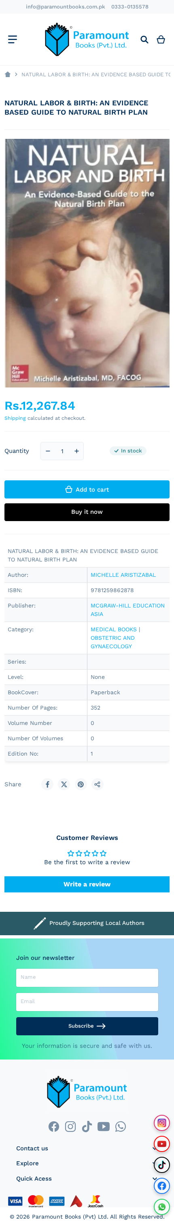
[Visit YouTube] (162, 1144)
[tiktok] (87, 1126)
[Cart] (161, 39)
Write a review (87, 884)
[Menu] (12, 39)
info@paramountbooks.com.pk (65, 7)
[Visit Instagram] (162, 1123)
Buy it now (87, 511)
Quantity (16, 450)
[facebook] (53, 1126)
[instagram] (70, 1126)
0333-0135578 (130, 7)
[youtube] (103, 1126)
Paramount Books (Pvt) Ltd (69, 1216)
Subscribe (81, 1026)
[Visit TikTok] (162, 1165)
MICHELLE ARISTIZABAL (123, 575)
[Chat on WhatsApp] (162, 1207)
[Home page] (7, 74)
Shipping (15, 418)
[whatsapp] (120, 1126)
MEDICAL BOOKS (114, 629)
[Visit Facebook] (162, 1186)
